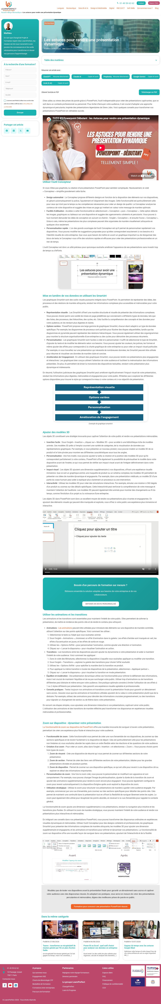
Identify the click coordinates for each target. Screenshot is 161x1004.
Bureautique (71, 8)
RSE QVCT (121, 8)
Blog (156, 8)
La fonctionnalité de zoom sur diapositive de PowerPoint (68, 727)
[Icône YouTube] (10, 985)
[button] (7, 131)
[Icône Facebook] (5, 985)
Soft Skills (131, 8)
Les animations (65, 628)
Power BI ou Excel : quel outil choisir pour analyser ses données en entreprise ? (100, 948)
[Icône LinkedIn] (16, 985)
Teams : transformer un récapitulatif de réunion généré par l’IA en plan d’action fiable (59, 948)
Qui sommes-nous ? (145, 8)
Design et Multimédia (99, 8)
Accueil (3, 12)
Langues (60, 8)
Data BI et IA (83, 8)
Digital (111, 8)
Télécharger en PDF (149, 92)
